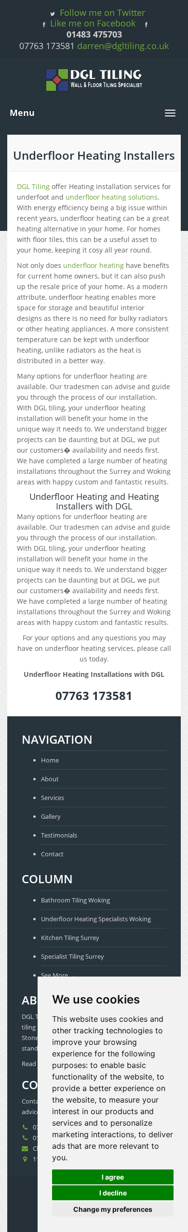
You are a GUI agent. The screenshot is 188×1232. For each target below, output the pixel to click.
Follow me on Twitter (102, 12)
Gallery (51, 816)
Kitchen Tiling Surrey (70, 937)
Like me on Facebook (92, 23)
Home (50, 760)
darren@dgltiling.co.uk (123, 45)
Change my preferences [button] (112, 1209)
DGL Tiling (33, 186)
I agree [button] (113, 1177)
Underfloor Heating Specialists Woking (96, 918)
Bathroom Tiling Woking (75, 900)
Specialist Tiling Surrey (72, 956)
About (50, 779)
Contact (52, 854)
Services (52, 797)
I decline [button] (113, 1193)
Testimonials (59, 835)
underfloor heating (93, 265)
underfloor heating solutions (112, 197)
